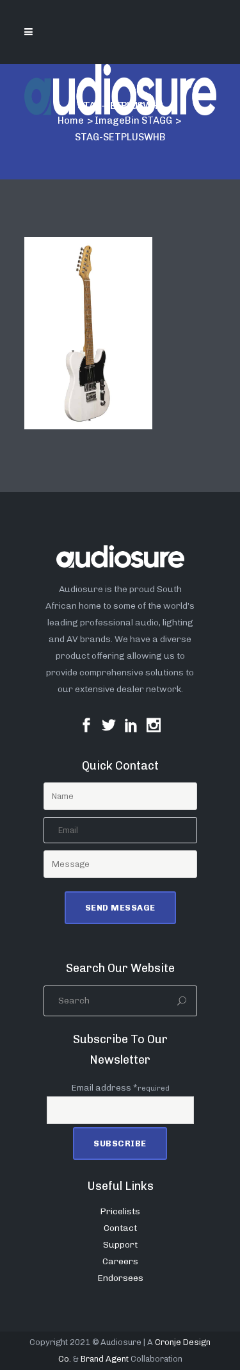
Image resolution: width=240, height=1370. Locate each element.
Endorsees (120, 1278)
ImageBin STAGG (133, 120)
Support (120, 1244)
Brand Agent (105, 1359)
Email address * (120, 1087)
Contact (120, 1228)
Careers (120, 1261)
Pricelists (120, 1211)
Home (71, 120)
